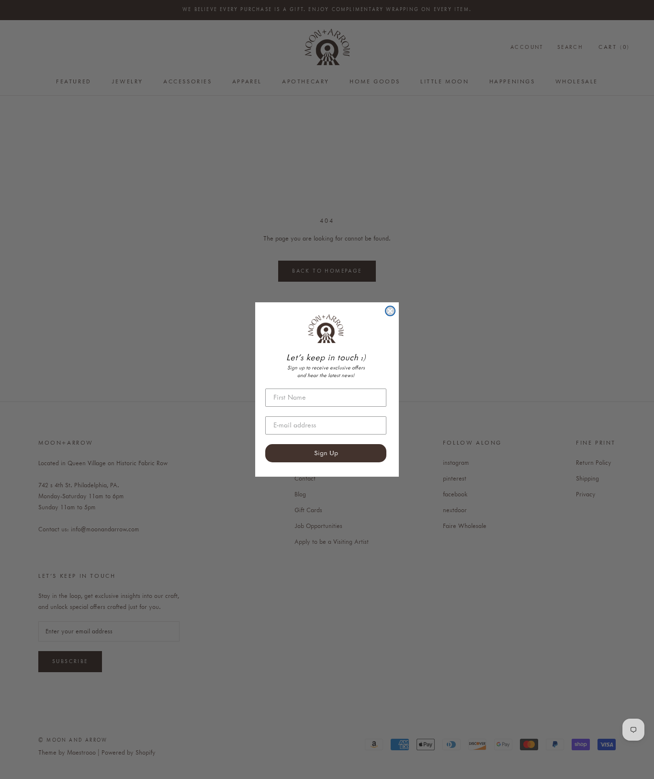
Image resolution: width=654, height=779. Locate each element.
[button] (326, 328)
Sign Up (326, 453)
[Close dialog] (390, 311)
